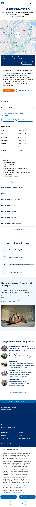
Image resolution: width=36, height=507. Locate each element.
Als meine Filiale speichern (24, 119)
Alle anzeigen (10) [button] (18, 229)
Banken (20, 435)
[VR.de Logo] (8, 3)
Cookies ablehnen (9, 497)
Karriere (21, 443)
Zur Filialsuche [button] (26, 63)
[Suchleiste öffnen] (30, 3)
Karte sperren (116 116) (24, 438)
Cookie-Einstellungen (18, 503)
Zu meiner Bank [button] (7, 90)
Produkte (3, 435)
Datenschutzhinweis (14, 492)
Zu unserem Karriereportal (9, 301)
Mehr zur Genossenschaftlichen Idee (10, 424)
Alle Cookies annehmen (27, 497)
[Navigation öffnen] (34, 3)
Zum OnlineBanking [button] (22, 90)
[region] (18, 477)
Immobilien (3, 441)
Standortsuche (22, 441)
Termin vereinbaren (7, 119)
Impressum (21, 492)
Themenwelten (4, 438)
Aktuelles (21, 446)
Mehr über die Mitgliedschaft (17, 392)
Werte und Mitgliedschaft (7, 443)
